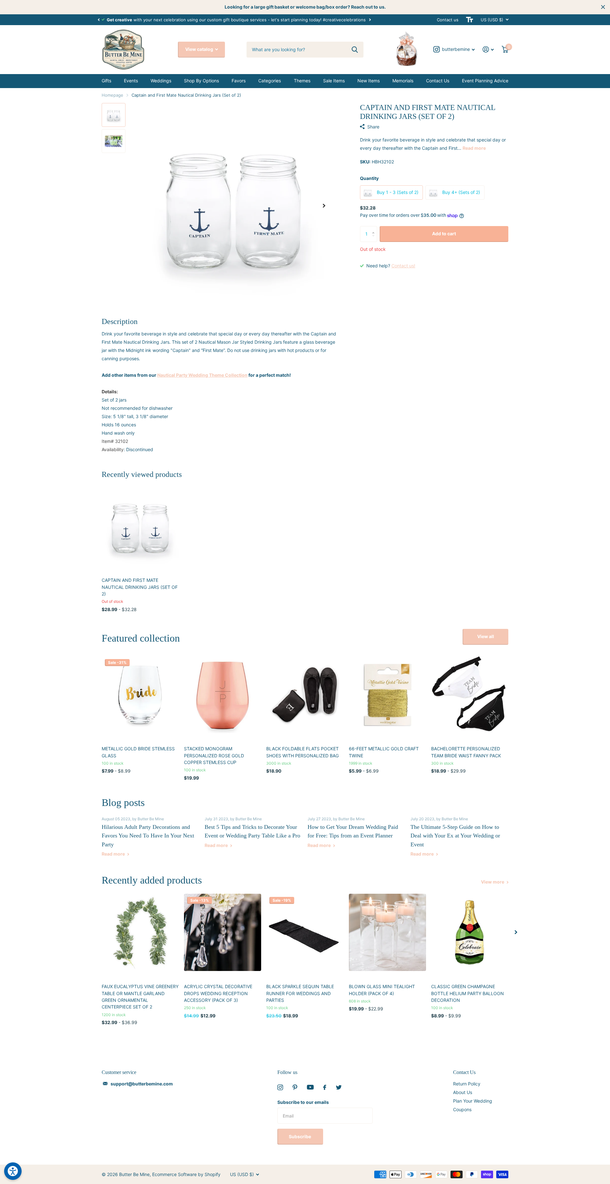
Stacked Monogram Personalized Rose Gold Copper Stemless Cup (214, 755)
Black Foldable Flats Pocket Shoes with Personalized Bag (302, 752)
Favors (239, 80)
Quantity (369, 178)
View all (485, 636)
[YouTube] (310, 1087)
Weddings (161, 80)
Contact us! (403, 265)
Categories (269, 80)
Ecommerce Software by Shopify (186, 1174)
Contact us (447, 19)
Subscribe (300, 1136)
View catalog (199, 49)
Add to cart (444, 233)
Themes (302, 80)
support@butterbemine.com (142, 1083)
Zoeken (354, 50)
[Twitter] (339, 1087)
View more (493, 882)
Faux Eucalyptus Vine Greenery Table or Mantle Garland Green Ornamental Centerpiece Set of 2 (140, 996)
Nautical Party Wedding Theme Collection (202, 375)
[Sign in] (488, 49)
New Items (368, 80)
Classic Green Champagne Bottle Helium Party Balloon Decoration (467, 993)
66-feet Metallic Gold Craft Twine (384, 752)
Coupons (462, 1109)
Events (131, 80)
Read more (474, 148)
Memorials (402, 80)
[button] (98, 20)
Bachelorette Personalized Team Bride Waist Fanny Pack (466, 752)
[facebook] (324, 1087)
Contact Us (437, 80)
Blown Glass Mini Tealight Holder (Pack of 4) (382, 990)
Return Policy (466, 1083)
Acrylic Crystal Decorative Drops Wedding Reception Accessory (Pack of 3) (218, 993)
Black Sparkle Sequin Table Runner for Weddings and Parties (300, 993)
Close (603, 7)
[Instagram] (280, 1087)
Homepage (112, 95)
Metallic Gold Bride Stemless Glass (138, 752)
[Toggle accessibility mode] (469, 20)
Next (370, 19)
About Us (462, 1092)
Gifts (106, 80)
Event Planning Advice (485, 80)
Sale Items (334, 80)
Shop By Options (201, 80)
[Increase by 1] (374, 228)
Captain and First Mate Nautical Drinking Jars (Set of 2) (140, 586)
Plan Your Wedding (472, 1101)
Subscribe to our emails (303, 1102)
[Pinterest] (295, 1087)
